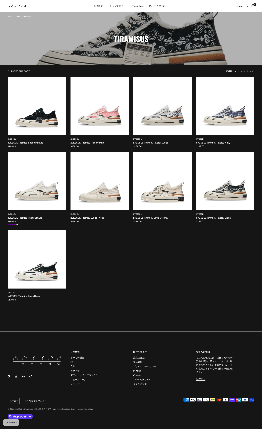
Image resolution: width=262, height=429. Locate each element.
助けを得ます (140, 352)
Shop (17, 17)
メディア (75, 384)
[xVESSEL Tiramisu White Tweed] (100, 181)
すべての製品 (77, 357)
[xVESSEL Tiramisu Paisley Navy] (225, 106)
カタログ (98, 6)
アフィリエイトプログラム (84, 375)
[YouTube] (25, 376)
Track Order (138, 6)
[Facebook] (11, 376)
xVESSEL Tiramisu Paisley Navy (213, 142)
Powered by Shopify (85, 409)
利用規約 (137, 371)
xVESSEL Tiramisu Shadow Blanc (25, 142)
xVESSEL (12, 139)
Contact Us (138, 375)
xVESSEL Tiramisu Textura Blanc (25, 217)
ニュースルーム (78, 379)
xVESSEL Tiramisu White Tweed (87, 217)
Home (10, 17)
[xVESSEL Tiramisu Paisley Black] (225, 181)
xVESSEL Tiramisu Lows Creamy (150, 217)
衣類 (73, 366)
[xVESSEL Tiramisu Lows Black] (37, 259)
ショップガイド (117, 6)
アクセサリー (77, 371)
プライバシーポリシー (144, 366)
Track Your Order (141, 379)
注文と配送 (139, 357)
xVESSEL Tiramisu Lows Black (24, 296)
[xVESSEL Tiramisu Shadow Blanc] (37, 106)
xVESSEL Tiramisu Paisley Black (213, 217)
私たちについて (157, 6)
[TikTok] (32, 376)
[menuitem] (99, 6)
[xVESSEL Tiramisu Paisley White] (162, 106)
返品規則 (137, 362)
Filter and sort (20, 71)
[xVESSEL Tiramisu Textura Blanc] (37, 181)
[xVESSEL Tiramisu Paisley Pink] (100, 106)
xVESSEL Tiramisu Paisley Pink (87, 142)
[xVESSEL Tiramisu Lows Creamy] (162, 181)
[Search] (247, 6)
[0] (252, 6)
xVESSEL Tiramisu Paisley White (150, 142)
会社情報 (75, 352)
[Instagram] (18, 376)
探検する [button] (200, 379)
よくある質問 (140, 384)
